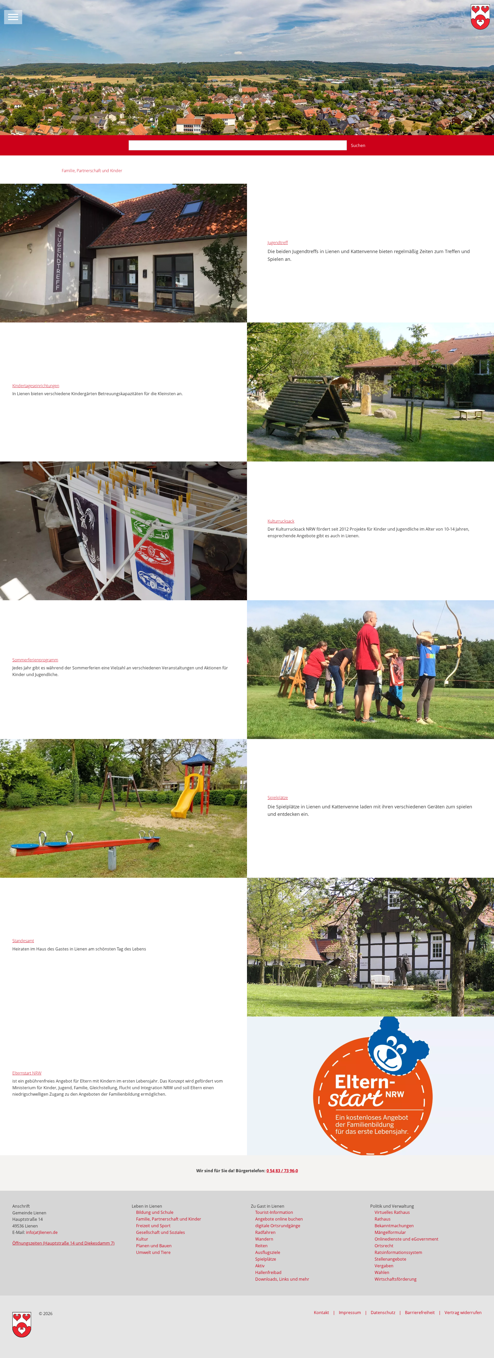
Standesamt (23, 941)
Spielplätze (278, 797)
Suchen (358, 145)
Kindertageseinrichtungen (35, 386)
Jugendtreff (278, 242)
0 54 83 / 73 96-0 (282, 1171)
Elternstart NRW (26, 1073)
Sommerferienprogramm (35, 660)
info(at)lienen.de (42, 1232)
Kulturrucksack (281, 521)
